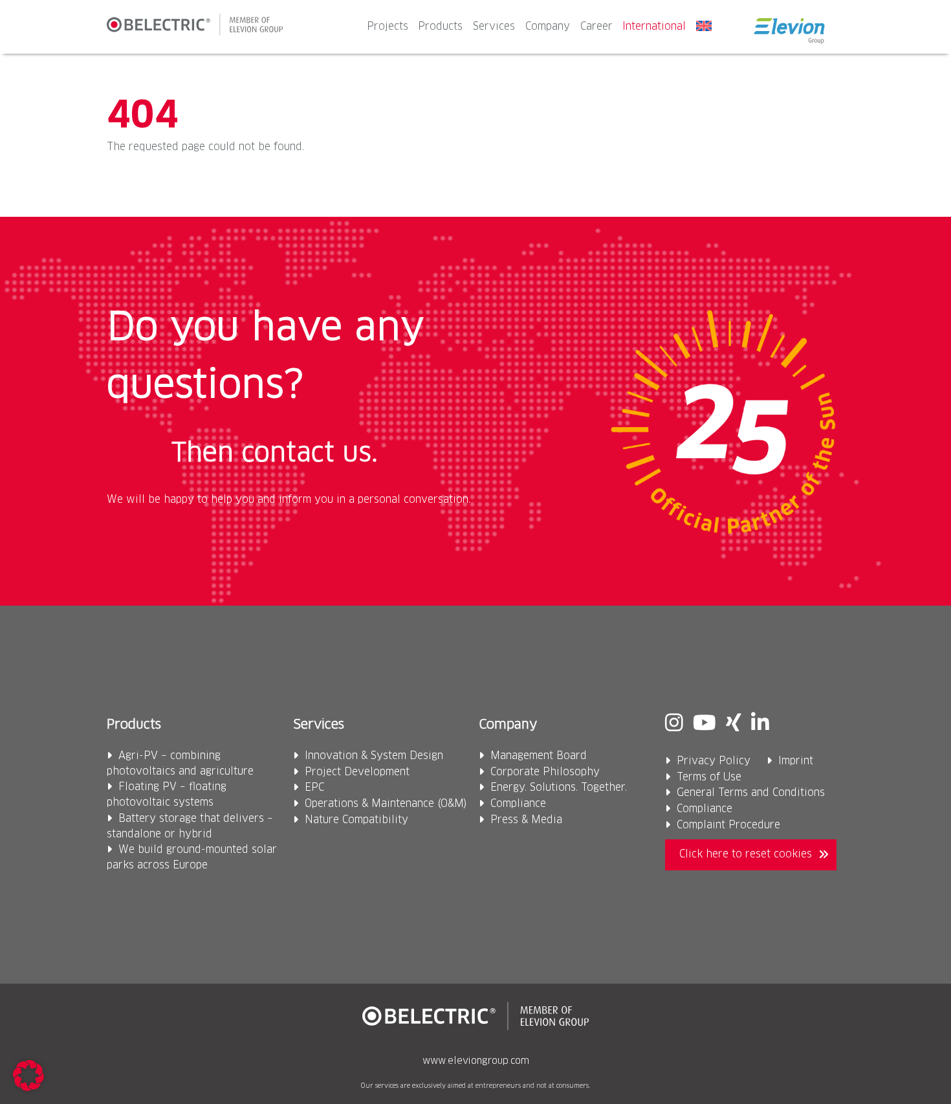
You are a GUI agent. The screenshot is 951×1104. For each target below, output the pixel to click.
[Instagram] (674, 724)
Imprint (795, 761)
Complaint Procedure (728, 825)
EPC (314, 788)
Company (547, 27)
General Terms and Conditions (751, 793)
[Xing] (733, 724)
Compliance (518, 804)
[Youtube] (704, 724)
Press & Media (526, 820)
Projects (387, 27)
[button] (28, 1075)
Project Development (357, 772)
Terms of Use (709, 777)
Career (596, 27)
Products (440, 27)
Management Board (538, 756)
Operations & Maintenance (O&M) (386, 804)
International (654, 27)
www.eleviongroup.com (475, 1061)
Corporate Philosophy (545, 772)
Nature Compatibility (356, 820)
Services (494, 27)
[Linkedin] (760, 724)
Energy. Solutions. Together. (558, 788)
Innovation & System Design (374, 756)
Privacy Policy (713, 761)
